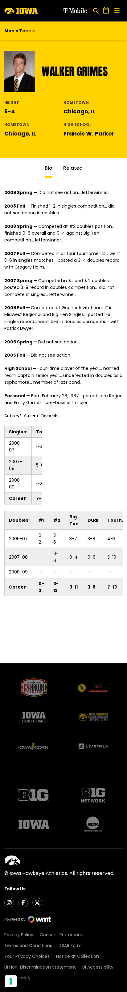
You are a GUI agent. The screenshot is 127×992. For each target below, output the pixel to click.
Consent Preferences (63, 935)
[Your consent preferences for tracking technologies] (11, 981)
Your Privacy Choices (27, 956)
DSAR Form (70, 945)
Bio (48, 168)
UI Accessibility (97, 967)
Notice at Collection (77, 956)
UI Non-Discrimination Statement (40, 967)
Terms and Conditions (28, 945)
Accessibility (17, 978)
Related (73, 168)
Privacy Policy (18, 935)
